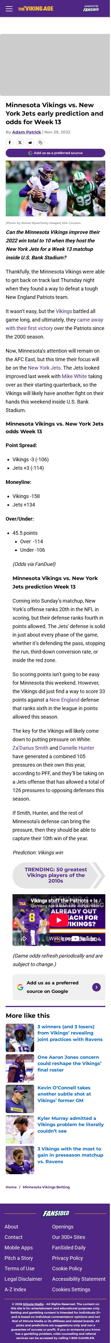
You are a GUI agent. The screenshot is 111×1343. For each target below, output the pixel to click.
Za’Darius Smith (30, 748)
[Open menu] (9, 8)
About (11, 1227)
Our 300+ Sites (68, 1237)
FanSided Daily (69, 1248)
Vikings (64, 311)
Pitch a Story (19, 1258)
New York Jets (44, 368)
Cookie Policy (67, 1268)
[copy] (40, 142)
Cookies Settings (71, 1289)
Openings (62, 1227)
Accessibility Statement (79, 1279)
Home (11, 1187)
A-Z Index (15, 1289)
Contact (13, 1237)
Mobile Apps (19, 1248)
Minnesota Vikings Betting (46, 1187)
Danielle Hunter (76, 748)
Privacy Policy (67, 1258)
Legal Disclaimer (23, 1279)
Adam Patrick (26, 132)
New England (64, 700)
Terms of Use (20, 1268)
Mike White (74, 376)
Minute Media (33, 1304)
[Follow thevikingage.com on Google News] (96, 987)
